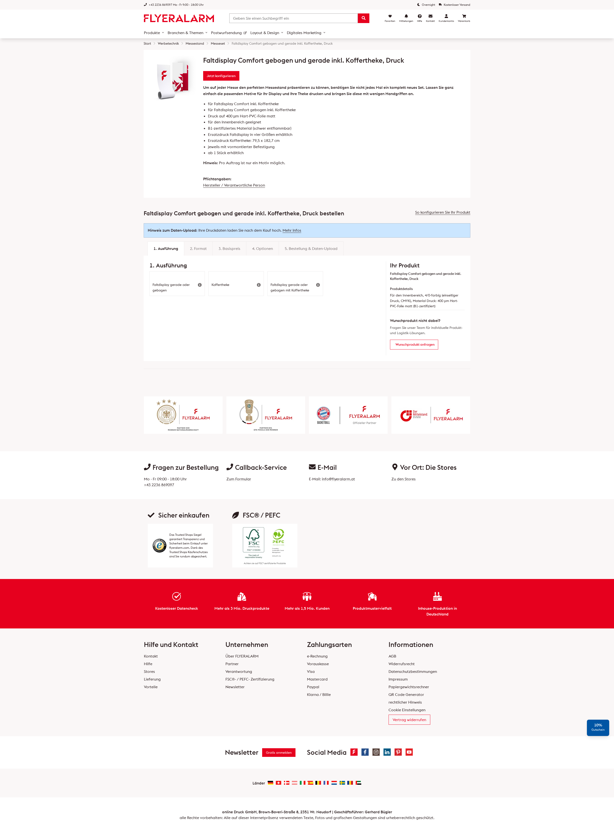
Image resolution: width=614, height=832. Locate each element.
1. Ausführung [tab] (166, 248)
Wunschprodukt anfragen (415, 344)
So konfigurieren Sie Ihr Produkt (442, 212)
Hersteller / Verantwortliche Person (234, 185)
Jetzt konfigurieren (221, 76)
